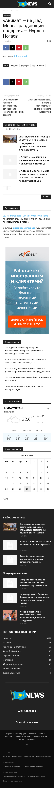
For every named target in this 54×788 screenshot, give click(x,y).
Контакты (31, 739)
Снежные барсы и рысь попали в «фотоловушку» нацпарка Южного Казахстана (39, 105)
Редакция (6, 756)
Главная (42, 733)
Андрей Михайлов (22, 736)
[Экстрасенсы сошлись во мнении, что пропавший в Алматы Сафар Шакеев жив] (10, 583)
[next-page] (9, 188)
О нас (21, 739)
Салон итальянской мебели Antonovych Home (25, 215)
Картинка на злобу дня (16, 733)
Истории (8, 736)
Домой (5, 11)
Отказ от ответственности (12, 781)
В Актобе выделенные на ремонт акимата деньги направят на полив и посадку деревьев (27, 370)
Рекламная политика (43, 756)
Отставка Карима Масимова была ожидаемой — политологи (28, 379)
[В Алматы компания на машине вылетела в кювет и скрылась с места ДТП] (10, 160)
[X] (12, 47)
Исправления (29, 756)
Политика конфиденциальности (14, 776)
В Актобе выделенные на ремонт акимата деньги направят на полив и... (32, 559)
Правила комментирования (33, 766)
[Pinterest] (19, 47)
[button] (5, 4)
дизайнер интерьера (24, 227)
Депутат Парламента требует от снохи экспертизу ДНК (24, 388)
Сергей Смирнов (40, 736)
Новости (14, 11)
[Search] (50, 4)
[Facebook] (6, 47)
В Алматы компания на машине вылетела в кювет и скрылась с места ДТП (35, 160)
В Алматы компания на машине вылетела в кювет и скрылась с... (35, 544)
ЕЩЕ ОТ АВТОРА (12, 129)
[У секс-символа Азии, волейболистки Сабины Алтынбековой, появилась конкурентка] (10, 615)
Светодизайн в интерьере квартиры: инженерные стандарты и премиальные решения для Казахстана (24, 350)
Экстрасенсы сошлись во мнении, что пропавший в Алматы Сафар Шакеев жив (33, 583)
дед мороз (25, 65)
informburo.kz (21, 56)
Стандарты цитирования (11, 766)
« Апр (5, 498)
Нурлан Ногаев (38, 65)
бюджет (14, 65)
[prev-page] (4, 188)
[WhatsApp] (26, 47)
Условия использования (36, 776)
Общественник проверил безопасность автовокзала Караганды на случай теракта (13, 107)
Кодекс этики (16, 756)
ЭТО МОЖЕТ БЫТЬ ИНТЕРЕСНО (20, 125)
